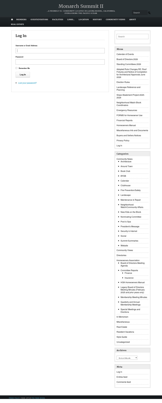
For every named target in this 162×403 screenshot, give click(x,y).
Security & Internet (129, 231)
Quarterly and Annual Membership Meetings (130, 303)
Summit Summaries (129, 240)
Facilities (57, 19)
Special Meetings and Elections (130, 310)
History (97, 19)
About (132, 19)
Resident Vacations (125, 331)
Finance (128, 272)
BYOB (123, 175)
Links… (71, 19)
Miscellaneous (123, 321)
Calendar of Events (125, 54)
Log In (23, 75)
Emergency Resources (127, 110)
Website (124, 245)
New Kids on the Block (131, 211)
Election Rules (123, 82)
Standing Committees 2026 (129, 64)
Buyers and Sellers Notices (129, 135)
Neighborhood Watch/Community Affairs (132, 206)
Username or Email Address (26, 45)
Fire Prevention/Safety (131, 190)
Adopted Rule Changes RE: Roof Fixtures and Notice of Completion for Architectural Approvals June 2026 (132, 73)
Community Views (115, 19)
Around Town (127, 166)
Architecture (126, 161)
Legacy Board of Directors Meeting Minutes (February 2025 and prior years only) (133, 290)
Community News (125, 158)
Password (19, 57)
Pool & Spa (126, 221)
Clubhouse (125, 185)
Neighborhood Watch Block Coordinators (129, 104)
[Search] (149, 13)
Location (84, 19)
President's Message (130, 226)
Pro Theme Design (38, 398)
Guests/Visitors (39, 19)
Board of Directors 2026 (127, 59)
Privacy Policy (123, 140)
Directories (121, 255)
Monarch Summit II (80, 6)
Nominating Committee (131, 216)
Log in (119, 371)
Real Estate (17, 24)
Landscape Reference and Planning (128, 88)
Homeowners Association (128, 260)
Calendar (125, 180)
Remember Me (24, 68)
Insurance (129, 277)
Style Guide (122, 336)
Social (123, 235)
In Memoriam (122, 316)
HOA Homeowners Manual (133, 282)
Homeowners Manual (126, 125)
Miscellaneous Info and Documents (132, 130)
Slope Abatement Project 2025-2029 (131, 96)
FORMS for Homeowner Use (129, 115)
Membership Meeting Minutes (134, 297)
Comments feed (124, 381)
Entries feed (122, 376)
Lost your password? (27, 82)
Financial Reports (125, 120)
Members (21, 19)
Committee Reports (129, 270)
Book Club (125, 171)
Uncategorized (123, 341)
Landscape (126, 195)
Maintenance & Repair (131, 199)
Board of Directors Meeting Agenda (133, 264)
